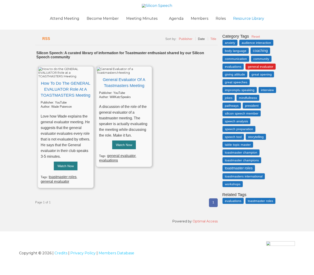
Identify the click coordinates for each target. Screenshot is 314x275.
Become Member (103, 18)
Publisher (185, 39)
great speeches (236, 82)
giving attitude (235, 74)
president (252, 105)
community (261, 59)
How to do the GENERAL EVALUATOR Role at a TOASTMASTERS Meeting (65, 89)
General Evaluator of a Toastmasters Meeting (124, 82)
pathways (232, 105)
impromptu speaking (239, 90)
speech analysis (236, 121)
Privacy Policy (83, 253)
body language (235, 51)
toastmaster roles (63, 177)
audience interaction (256, 43)
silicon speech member (241, 113)
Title (213, 39)
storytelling (256, 137)
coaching (260, 51)
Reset (255, 36)
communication (236, 59)
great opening (261, 74)
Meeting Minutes (141, 18)
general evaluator (55, 181)
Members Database (116, 253)
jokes (228, 98)
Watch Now (65, 166)
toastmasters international (244, 176)
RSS (46, 39)
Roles (221, 18)
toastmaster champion (241, 152)
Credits (60, 253)
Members (199, 18)
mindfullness (248, 98)
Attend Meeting (64, 18)
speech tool (233, 137)
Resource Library (248, 18)
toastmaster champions (242, 160)
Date (201, 39)
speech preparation (239, 129)
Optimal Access (205, 221)
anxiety (230, 43)
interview (267, 90)
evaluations (108, 160)
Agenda (176, 18)
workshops (232, 184)
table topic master (238, 144)
